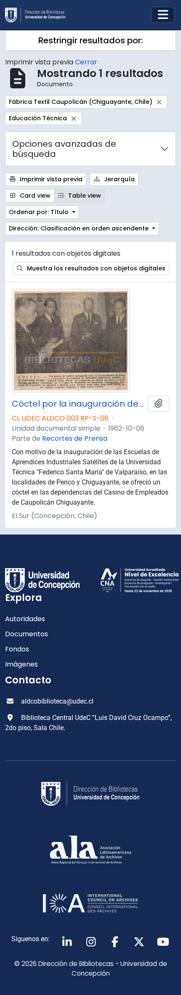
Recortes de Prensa (74, 438)
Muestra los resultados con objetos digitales (95, 268)
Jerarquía (118, 179)
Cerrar (86, 62)
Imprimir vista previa (50, 179)
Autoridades (25, 619)
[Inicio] (38, 15)
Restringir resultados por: (90, 40)
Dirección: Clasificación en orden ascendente (79, 228)
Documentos (26, 634)
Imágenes (21, 664)
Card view (34, 195)
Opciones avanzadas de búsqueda (64, 149)
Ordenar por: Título (39, 212)
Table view (84, 195)
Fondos (17, 649)
